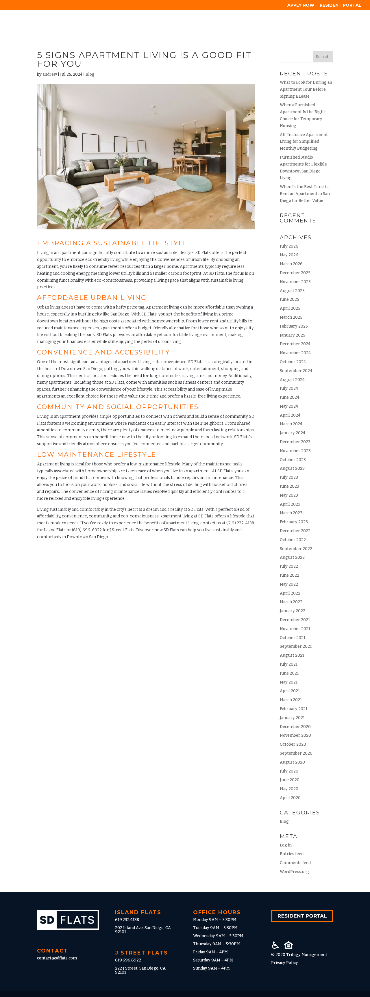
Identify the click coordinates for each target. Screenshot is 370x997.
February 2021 (293, 708)
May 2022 (289, 584)
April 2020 (290, 797)
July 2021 (288, 664)
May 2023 (289, 495)
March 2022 (291, 601)
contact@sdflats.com (57, 958)
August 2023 (292, 468)
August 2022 (292, 557)
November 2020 (295, 735)
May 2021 (288, 682)
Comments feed (295, 862)
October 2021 (292, 637)
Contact (349, 22)
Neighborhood (232, 22)
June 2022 (289, 575)
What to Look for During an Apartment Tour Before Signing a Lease (306, 89)
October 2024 (293, 361)
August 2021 (292, 655)
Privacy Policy (284, 962)
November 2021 (295, 628)
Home (134, 22)
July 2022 (289, 566)
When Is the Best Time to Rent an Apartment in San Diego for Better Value (305, 193)
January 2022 (292, 610)
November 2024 (295, 352)
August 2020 (292, 762)
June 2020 (289, 779)
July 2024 (289, 388)
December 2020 (295, 726)
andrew (49, 74)
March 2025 (291, 317)
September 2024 (296, 370)
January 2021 (292, 717)
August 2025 (292, 290)
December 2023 (295, 441)
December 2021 (295, 619)
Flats (193, 22)
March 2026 (291, 263)
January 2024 (292, 432)
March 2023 (291, 512)
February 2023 (294, 521)
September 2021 (296, 646)
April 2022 (290, 593)
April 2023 (290, 504)
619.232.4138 (127, 919)
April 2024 (290, 415)
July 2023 (289, 477)
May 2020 (289, 788)
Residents (298, 22)
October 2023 (293, 459)
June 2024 (289, 397)
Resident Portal (340, 5)
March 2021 (291, 699)
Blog (324, 22)
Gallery (268, 22)
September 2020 (296, 753)
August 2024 (292, 379)
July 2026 (289, 246)
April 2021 (290, 690)
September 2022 (296, 548)
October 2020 (293, 744)
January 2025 (292, 335)
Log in (286, 845)
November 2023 (295, 450)
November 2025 (295, 281)
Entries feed (292, 853)
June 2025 (289, 299)
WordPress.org (294, 871)
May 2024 (289, 406)
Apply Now (300, 5)
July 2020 (289, 771)
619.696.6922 (128, 960)
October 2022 (293, 539)
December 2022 (295, 530)
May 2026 (289, 255)
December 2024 (295, 343)
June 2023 (289, 486)
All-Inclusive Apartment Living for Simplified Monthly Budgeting (304, 141)
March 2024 (291, 424)
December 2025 (295, 272)
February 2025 (294, 326)
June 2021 (289, 673)
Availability (163, 22)
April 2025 (290, 308)
